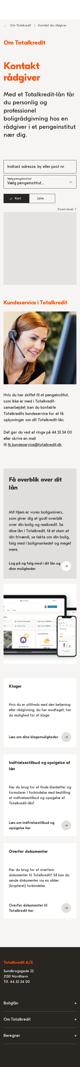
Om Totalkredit (20, 25)
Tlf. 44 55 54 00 (17, 982)
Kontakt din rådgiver (52, 25)
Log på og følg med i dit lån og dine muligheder (34, 566)
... (5, 25)
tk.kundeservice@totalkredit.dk (35, 444)
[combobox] (40, 166)
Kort (18, 198)
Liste (40, 198)
